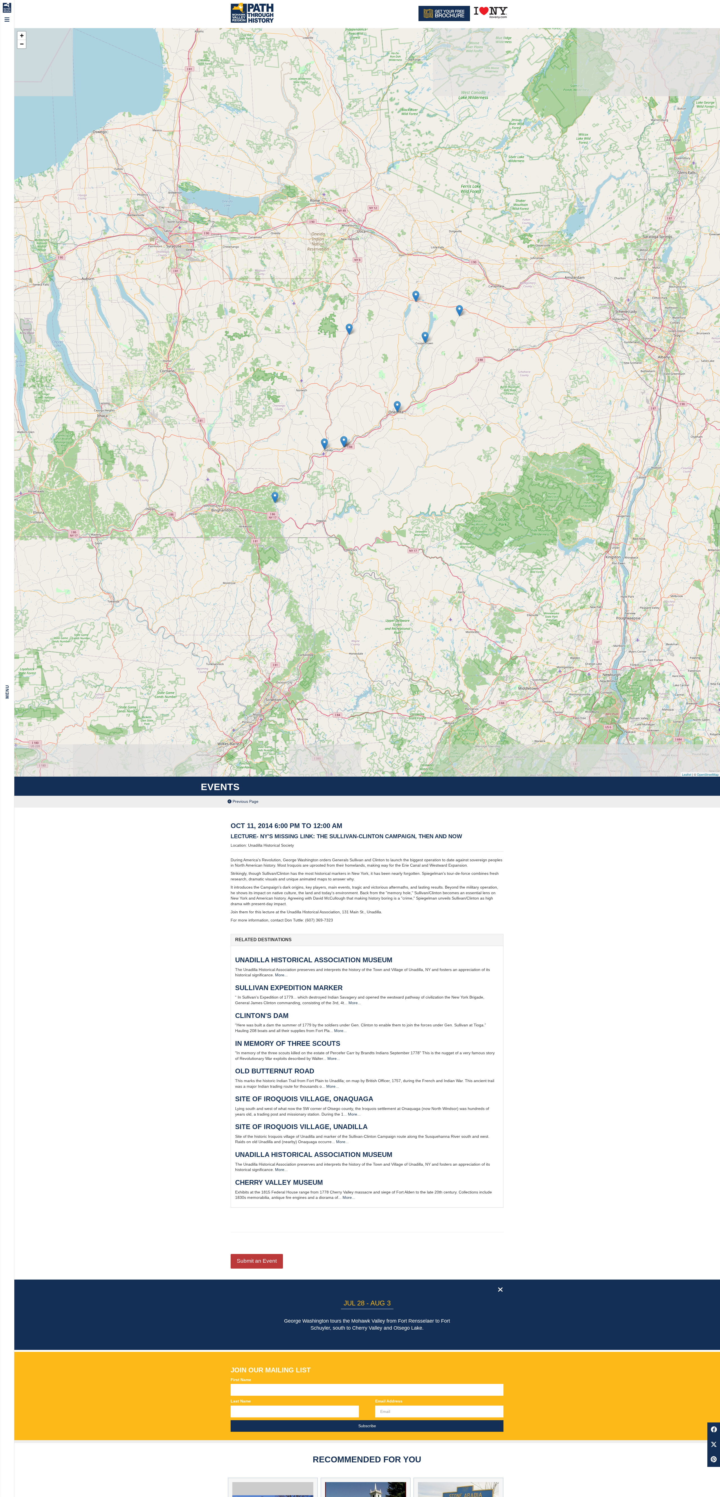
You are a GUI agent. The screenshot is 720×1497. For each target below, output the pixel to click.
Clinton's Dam (262, 1015)
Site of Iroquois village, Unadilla (301, 1126)
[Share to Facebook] (713, 1429)
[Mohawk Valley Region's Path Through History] (251, 13)
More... (281, 975)
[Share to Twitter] (713, 1444)
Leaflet (686, 774)
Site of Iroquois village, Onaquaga (304, 1099)
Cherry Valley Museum (279, 1182)
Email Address (388, 1401)
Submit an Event (257, 1261)
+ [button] (22, 35)
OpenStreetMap (708, 774)
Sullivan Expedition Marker (289, 988)
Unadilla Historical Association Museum (313, 960)
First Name (241, 1379)
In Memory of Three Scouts (287, 1043)
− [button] (22, 44)
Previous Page (244, 801)
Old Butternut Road (274, 1071)
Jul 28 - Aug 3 (367, 1303)
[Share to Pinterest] (713, 1459)
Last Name (241, 1401)
